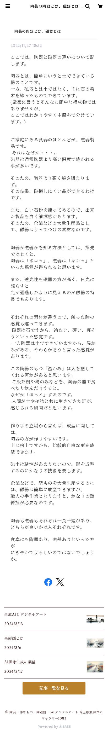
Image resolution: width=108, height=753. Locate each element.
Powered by (48, 727)
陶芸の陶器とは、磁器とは (35, 31)
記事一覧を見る (54, 688)
